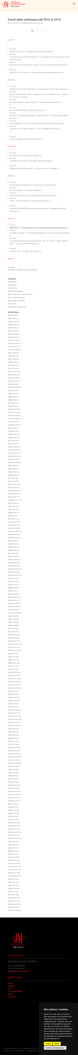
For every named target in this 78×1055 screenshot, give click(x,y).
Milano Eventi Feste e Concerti (33, 23)
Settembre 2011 (13, 876)
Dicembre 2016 (13, 679)
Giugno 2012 (12, 848)
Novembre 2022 (13, 456)
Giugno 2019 (12, 585)
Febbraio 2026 (12, 334)
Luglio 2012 (11, 845)
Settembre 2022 (13, 462)
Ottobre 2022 (12, 459)
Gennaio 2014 (12, 788)
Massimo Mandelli (14, 291)
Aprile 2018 (11, 628)
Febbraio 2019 (12, 597)
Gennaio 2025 (12, 375)
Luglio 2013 (11, 807)
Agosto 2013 (12, 804)
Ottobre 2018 (12, 610)
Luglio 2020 (11, 544)
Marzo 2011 (12, 895)
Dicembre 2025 (13, 340)
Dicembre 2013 (13, 791)
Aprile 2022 (11, 478)
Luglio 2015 (11, 732)
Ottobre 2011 (12, 873)
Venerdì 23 (11, 218)
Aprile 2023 (11, 440)
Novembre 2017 (13, 644)
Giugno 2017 (12, 660)
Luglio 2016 (11, 694)
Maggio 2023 (12, 437)
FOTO (10, 989)
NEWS (10, 994)
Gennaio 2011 (12, 901)
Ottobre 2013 (12, 798)
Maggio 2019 (12, 588)
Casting (10, 285)
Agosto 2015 (12, 729)
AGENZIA (11, 986)
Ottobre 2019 (12, 572)
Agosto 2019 (12, 578)
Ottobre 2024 (12, 384)
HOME (10, 983)
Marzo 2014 (12, 782)
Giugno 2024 (12, 397)
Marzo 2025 (12, 368)
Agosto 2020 (12, 541)
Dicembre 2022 (13, 453)
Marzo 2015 (12, 744)
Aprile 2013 (11, 816)
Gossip (10, 288)
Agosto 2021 (12, 503)
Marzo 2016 (12, 707)
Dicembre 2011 (13, 866)
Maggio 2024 (12, 400)
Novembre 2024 (13, 381)
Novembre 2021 (13, 494)
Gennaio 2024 (12, 412)
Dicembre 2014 (13, 754)
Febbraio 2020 (12, 559)
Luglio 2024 (11, 393)
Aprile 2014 (11, 779)
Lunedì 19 (11, 40)
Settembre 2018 (13, 613)
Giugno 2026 (12, 321)
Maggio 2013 (12, 813)
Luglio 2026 (11, 318)
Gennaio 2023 (12, 450)
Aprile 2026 (11, 328)
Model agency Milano (15, 307)
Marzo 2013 (12, 819)
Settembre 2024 (13, 387)
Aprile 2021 (11, 516)
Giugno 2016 (12, 697)
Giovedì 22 (11, 176)
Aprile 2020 (11, 553)
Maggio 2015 (12, 738)
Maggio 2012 (12, 851)
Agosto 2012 (12, 841)
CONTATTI (12, 997)
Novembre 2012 (13, 832)
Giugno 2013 (12, 810)
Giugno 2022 (12, 472)
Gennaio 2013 (12, 826)
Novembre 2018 (13, 606)
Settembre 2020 (13, 538)
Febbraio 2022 (12, 484)
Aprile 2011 (11, 892)
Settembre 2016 (13, 688)
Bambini (10, 282)
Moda (10, 304)
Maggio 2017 (12, 663)
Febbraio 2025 (12, 371)
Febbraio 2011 (12, 898)
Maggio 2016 (12, 700)
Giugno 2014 (12, 772)
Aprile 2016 (11, 704)
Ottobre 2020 (12, 534)
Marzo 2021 (12, 519)
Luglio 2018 (11, 619)
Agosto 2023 (12, 428)
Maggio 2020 (12, 550)
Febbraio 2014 (12, 785)
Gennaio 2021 (12, 525)
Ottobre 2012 (12, 835)
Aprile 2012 (11, 854)
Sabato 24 (11, 258)
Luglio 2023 (11, 431)
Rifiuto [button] (57, 1044)
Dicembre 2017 (13, 641)
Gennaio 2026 (12, 337)
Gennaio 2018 (12, 638)
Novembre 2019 (13, 569)
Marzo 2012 (12, 857)
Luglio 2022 (11, 469)
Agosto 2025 (12, 353)
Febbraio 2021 (12, 522)
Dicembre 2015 (13, 716)
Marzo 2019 (12, 594)
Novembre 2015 (13, 719)
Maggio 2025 (12, 362)
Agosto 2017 (12, 653)
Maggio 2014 (12, 776)
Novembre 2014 (13, 757)
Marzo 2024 (12, 406)
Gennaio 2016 (12, 713)
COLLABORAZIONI (15, 991)
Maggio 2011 (12, 888)
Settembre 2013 (13, 801)
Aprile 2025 (11, 365)
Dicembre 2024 (13, 378)
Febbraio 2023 (12, 447)
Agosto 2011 (12, 879)
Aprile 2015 (11, 741)
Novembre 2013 (13, 794)
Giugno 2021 (12, 509)
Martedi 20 (11, 80)
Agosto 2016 (12, 691)
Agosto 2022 (12, 465)
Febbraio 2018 (12, 635)
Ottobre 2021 (12, 497)
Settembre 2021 (13, 500)
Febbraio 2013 (12, 823)
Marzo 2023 (12, 444)
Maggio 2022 (12, 475)
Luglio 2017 (11, 657)
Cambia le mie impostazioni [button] (55, 1048)
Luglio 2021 (11, 506)
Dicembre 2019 (13, 566)
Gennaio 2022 (12, 487)
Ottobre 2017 (12, 647)
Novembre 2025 (13, 343)
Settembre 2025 (13, 350)
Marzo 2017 (12, 669)
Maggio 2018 (12, 625)
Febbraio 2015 (12, 747)
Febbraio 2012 (12, 860)
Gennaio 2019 (12, 600)
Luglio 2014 (11, 769)
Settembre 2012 (13, 838)
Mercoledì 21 (12, 146)
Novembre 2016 (13, 682)
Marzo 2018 (12, 632)
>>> (10, 105)
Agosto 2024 (12, 390)
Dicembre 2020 (13, 528)
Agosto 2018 (12, 616)
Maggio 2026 (12, 324)
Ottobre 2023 (12, 422)
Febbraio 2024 (12, 409)
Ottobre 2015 (12, 722)
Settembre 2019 (13, 575)
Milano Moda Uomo (14, 301)
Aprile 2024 (11, 403)
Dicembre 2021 (13, 491)
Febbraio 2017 (12, 672)
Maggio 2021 (12, 512)
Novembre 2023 (13, 418)
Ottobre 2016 (12, 685)
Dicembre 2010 (13, 904)
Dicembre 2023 (13, 415)
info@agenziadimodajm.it (18, 971)
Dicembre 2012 (13, 829)
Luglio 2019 (11, 581)
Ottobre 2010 (12, 907)
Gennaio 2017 (12, 675)
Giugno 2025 (12, 359)
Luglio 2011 (11, 882)
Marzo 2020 (12, 556)
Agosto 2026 (12, 315)
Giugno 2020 (12, 547)
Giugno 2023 (12, 434)
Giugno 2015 (12, 735)
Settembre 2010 (13, 910)
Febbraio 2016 (12, 710)
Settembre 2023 (13, 425)
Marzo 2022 (12, 481)
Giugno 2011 (12, 885)
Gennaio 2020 (12, 563)
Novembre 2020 (13, 531)
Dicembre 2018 (13, 603)
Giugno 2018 (12, 622)
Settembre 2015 (13, 725)
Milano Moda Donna (14, 297)
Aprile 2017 (11, 666)
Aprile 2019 (11, 591)
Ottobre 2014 (12, 760)
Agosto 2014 (12, 766)
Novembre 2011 (13, 870)
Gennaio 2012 (12, 863)
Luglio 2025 (11, 356)
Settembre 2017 (13, 650)
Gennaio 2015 (12, 751)
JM (11, 23)
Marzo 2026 (12, 331)
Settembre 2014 (13, 763)
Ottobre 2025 (12, 346)
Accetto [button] (48, 1044)
